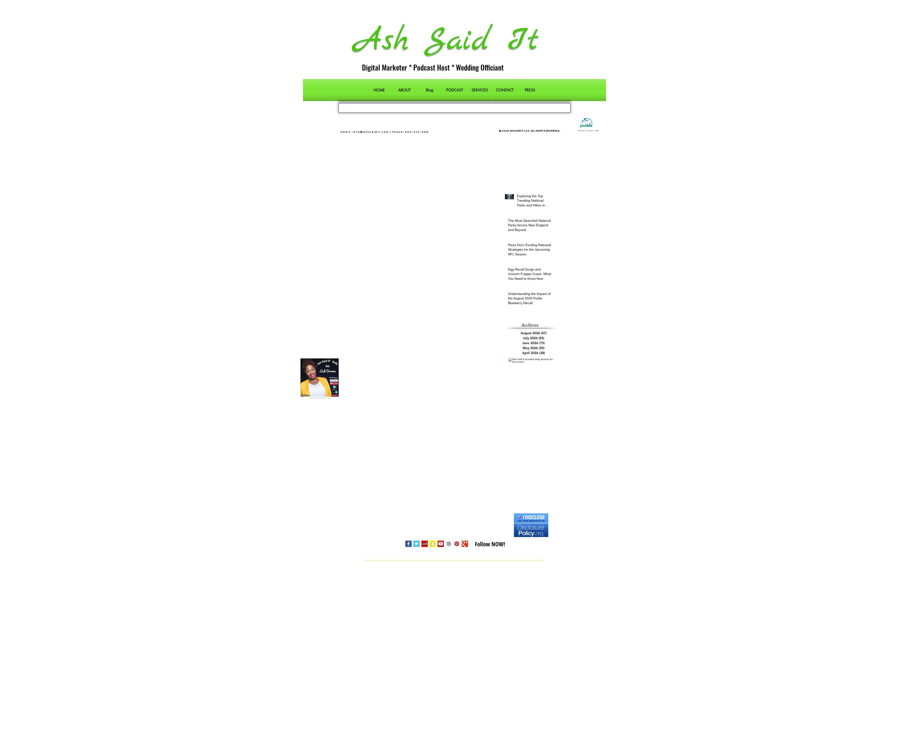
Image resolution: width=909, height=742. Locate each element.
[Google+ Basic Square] (465, 544)
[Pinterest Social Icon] (457, 544)
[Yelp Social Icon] (424, 544)
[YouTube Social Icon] (440, 544)
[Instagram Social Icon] (449, 544)
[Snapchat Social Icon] (432, 544)
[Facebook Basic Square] (408, 544)
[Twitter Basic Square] (416, 544)
